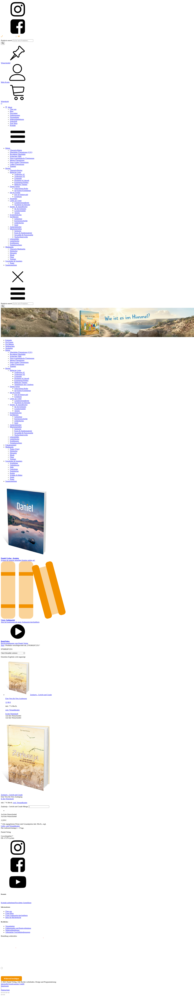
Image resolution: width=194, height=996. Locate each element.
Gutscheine (14, 469)
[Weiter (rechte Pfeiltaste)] (4, 994)
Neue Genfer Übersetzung (19, 162)
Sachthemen (14, 217)
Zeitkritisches (19, 223)
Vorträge (13, 259)
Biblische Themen (20, 184)
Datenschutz (5, 990)
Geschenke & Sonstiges (13, 261)
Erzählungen (14, 243)
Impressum (5, 986)
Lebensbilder (14, 239)
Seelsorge (17, 231)
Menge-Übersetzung (17, 160)
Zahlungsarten (15, 115)
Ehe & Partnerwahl (21, 195)
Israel (16, 225)
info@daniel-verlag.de (28, 36)
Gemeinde (18, 178)
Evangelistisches (16, 215)
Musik (12, 255)
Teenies (17, 213)
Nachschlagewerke (21, 237)
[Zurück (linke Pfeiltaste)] (2, 994)
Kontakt (13, 125)
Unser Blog (9, 913)
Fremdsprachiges (16, 245)
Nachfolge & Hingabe (22, 205)
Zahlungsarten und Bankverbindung (18, 928)
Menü (10, 107)
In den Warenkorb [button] (11, 714)
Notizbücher (14, 471)
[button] (13, 716)
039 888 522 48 (8, 36)
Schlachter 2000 (15, 156)
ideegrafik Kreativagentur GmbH (12, 984)
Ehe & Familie (15, 193)
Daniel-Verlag (15, 186)
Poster (12, 263)
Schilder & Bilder (16, 475)
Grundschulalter (20, 211)
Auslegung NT (19, 176)
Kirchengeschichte (21, 221)
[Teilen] (6, 992)
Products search (6, 40)
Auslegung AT (19, 174)
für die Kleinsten (20, 209)
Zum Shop (13, 123)
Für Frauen (9, 342)
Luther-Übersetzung (17, 164)
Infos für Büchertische (13, 917)
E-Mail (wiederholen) (8, 948)
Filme (12, 257)
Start (2, 645)
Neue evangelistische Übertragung (22, 158)
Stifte (12, 467)
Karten (12, 473)
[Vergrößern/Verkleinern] (2, 992)
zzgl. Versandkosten (12, 710)
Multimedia (9, 247)
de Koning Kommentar (22, 191)
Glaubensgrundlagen (21, 203)
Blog (11, 111)
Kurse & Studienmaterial (23, 233)
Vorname (7, 958)
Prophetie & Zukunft (21, 180)
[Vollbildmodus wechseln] (4, 992)
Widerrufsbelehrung (17, 119)
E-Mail (41, 938)
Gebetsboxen (14, 465)
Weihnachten (10, 346)
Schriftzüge (14, 463)
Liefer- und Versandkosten (10, 826)
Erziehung (18, 197)
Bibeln (7, 148)
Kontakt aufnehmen (8, 903)
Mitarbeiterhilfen (16, 229)
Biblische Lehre (15, 172)
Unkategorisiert (10, 445)
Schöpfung (18, 219)
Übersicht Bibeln (16, 150)
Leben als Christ (15, 201)
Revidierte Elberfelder (17, 154)
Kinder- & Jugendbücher (19, 207)
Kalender (8, 340)
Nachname (45, 958)
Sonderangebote (11, 265)
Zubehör (13, 166)
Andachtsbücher (15, 227)
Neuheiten (13, 199)
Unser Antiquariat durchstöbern (16, 915)
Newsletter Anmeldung (23, 903)
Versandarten (14, 117)
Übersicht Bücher (16, 170)
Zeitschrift (13, 121)
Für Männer (9, 344)
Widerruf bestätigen (11, 979)
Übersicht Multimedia (17, 249)
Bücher (8, 168)
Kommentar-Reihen (21, 182)
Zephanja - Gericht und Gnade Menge (14, 807)
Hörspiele (13, 253)
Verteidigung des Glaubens (23, 385)
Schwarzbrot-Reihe (21, 189)
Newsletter (14, 113)
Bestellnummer (9, 938)
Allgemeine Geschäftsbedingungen (17, 932)
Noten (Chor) (14, 449)
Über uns (13, 109)
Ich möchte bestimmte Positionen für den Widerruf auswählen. (28, 968)
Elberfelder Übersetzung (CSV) (21, 152)
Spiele (12, 477)
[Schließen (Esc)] (8, 992)
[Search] (3, 43)
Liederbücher (14, 241)
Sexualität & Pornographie (23, 235)
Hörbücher (14, 251)
